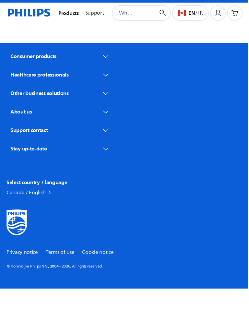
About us (21, 111)
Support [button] (94, 13)
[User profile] (218, 13)
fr (200, 13)
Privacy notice (22, 252)
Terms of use (60, 252)
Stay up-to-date (28, 148)
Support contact (29, 130)
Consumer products (33, 56)
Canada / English (25, 192)
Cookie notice (97, 252)
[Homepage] (28, 13)
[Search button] (162, 12)
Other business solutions (39, 93)
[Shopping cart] (235, 13)
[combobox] (126, 13)
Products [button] (68, 13)
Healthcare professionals (39, 74)
